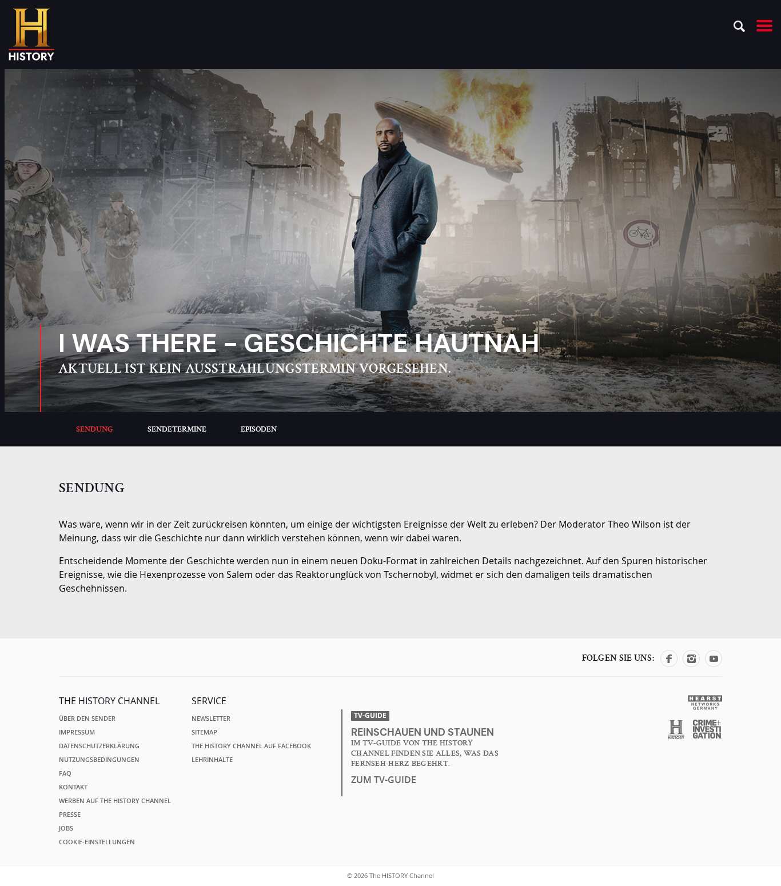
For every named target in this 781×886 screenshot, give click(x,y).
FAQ (65, 773)
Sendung (94, 429)
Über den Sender (87, 719)
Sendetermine (177, 429)
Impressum (77, 732)
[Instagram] (691, 663)
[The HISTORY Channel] (31, 35)
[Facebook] (669, 663)
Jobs (66, 828)
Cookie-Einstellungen (97, 842)
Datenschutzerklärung (99, 746)
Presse (70, 815)
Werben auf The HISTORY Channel (115, 801)
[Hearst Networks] (704, 701)
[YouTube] (713, 663)
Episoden (259, 429)
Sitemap (204, 732)
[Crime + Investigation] (707, 729)
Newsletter (211, 719)
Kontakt (73, 787)
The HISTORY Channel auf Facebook (251, 746)
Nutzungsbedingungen (99, 760)
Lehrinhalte (212, 760)
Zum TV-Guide (383, 780)
